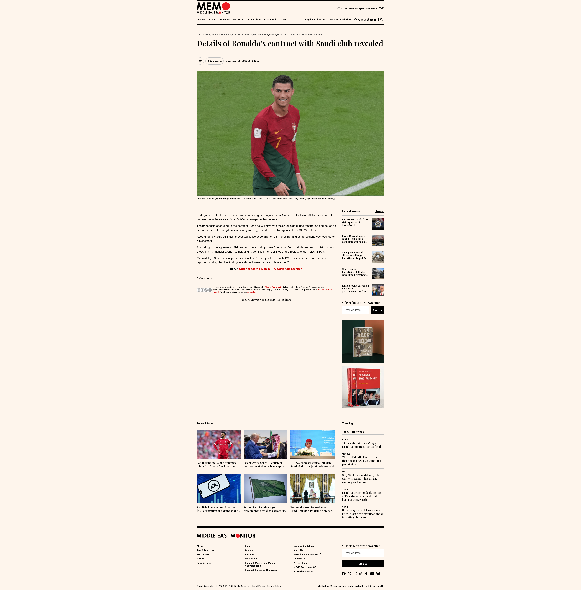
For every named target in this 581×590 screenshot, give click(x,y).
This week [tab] (358, 431)
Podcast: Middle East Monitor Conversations (260, 564)
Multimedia (270, 19)
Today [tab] (345, 431)
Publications (254, 19)
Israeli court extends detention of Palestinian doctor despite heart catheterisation (361, 496)
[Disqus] (266, 343)
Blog (247, 546)
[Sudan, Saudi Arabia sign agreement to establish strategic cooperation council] (265, 488)
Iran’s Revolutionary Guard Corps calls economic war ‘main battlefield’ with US (353, 239)
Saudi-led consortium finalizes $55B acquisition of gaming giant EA (217, 509)
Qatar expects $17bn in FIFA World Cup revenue (270, 268)
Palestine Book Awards (306, 554)
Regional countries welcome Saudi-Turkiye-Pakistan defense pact (311, 509)
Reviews (225, 19)
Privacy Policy (301, 563)
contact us (251, 292)
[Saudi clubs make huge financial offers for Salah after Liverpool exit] (219, 444)
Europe (200, 558)
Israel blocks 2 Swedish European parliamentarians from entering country (355, 288)
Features (238, 19)
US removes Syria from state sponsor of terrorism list (355, 222)
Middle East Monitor (274, 287)
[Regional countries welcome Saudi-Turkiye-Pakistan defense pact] (312, 488)
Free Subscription (340, 19)
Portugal (283, 34)
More (283, 19)
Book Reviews (204, 563)
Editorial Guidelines (304, 546)
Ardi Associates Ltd (374, 586)
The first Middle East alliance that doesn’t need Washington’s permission (361, 461)
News (201, 19)
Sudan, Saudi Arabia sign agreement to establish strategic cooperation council (264, 509)
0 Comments (214, 61)
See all (379, 211)
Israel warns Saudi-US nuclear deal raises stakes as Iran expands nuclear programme (265, 465)
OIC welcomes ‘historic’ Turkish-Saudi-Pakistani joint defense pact (312, 464)
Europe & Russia (242, 34)
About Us (298, 550)
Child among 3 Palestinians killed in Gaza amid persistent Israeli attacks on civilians (354, 272)
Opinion (212, 19)
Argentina (203, 34)
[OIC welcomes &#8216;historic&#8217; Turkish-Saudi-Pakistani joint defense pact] (312, 444)
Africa (200, 546)
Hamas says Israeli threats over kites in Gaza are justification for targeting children (362, 514)
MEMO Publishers (303, 567)
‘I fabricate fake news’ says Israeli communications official (361, 445)
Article (346, 454)
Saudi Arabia (299, 34)
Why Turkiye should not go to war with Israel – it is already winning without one (360, 478)
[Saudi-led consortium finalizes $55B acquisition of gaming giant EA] (219, 488)
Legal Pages (258, 586)
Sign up (377, 310)
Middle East (260, 34)
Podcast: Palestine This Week (261, 570)
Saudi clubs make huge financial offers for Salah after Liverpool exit (217, 465)
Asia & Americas (221, 34)
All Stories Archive (303, 571)
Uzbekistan (315, 34)
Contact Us (299, 558)
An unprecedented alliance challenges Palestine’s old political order (355, 255)
